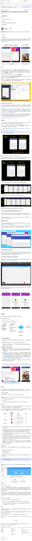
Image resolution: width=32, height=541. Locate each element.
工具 (28, 459)
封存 (11, 532)
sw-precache (7, 344)
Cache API (13, 110)
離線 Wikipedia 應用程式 (20, 287)
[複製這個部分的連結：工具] (3, 462)
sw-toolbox (4, 499)
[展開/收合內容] (7, 16)
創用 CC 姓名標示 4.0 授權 (14, 523)
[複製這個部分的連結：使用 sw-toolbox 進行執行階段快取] (11, 498)
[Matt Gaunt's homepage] (10, 29)
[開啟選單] (1, 1)
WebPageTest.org (15, 128)
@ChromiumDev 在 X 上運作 (25, 530)
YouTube (23, 531)
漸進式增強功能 (24, 223)
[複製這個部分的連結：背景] (3, 67)
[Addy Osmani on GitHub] (5, 29)
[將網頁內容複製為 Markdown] (4, 13)
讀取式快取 (24, 342)
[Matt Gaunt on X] (9, 29)
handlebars (13, 429)
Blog (1, 3)
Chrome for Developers (4, 9)
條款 (1, 537)
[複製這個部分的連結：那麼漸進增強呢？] (9, 220)
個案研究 (12, 531)
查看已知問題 (2, 531)
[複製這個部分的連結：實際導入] (5, 387)
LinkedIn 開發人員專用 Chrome (25, 532)
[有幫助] (29, 9)
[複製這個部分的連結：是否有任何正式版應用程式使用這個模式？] (19, 256)
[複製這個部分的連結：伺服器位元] (5, 404)
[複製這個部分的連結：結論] (3, 506)
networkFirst (4, 503)
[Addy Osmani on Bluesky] (6, 29)
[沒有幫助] (30, 9)
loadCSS (6, 358)
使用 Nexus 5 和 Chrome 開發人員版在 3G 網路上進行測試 (11, 155)
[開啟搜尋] (21, 0)
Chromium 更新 (13, 530)
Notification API (6, 112)
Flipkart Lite (26, 287)
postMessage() (5, 111)
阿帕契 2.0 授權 (22, 523)
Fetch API (21, 110)
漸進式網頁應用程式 (8, 69)
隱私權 (3, 537)
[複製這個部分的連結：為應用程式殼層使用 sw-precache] (11, 485)
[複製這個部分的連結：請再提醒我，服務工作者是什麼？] (13, 103)
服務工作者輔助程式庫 (10, 464)
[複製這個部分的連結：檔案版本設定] (6, 445)
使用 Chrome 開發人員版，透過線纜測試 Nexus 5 (10, 130)
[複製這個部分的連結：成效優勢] (5, 120)
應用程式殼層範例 (22, 128)
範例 (4, 390)
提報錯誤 (2, 530)
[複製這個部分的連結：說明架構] (5, 314)
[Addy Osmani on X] (4, 29)
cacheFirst (6, 501)
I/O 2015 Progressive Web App (8, 260)
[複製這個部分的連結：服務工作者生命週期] (9, 392)
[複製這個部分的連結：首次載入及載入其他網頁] (10, 318)
